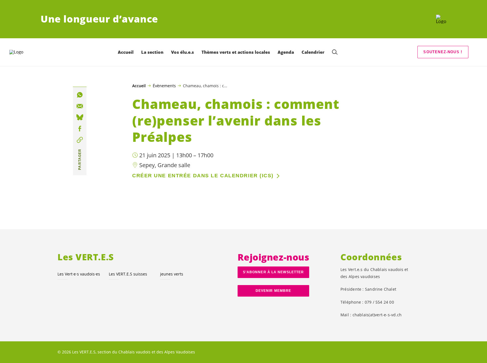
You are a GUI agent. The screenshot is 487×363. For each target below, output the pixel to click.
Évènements (164, 85)
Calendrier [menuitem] (313, 52)
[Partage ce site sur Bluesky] (79, 117)
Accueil (139, 86)
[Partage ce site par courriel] (79, 106)
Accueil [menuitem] (126, 52)
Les (78, 274)
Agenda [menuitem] (286, 52)
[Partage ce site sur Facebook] (79, 128)
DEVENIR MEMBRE (273, 291)
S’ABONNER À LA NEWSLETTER (273, 272)
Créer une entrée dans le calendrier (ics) (203, 175)
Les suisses (128, 274)
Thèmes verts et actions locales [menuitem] (236, 52)
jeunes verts (171, 274)
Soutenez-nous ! (442, 52)
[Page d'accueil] (441, 19)
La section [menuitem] (152, 52)
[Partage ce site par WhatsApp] (79, 94)
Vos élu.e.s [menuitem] (182, 52)
